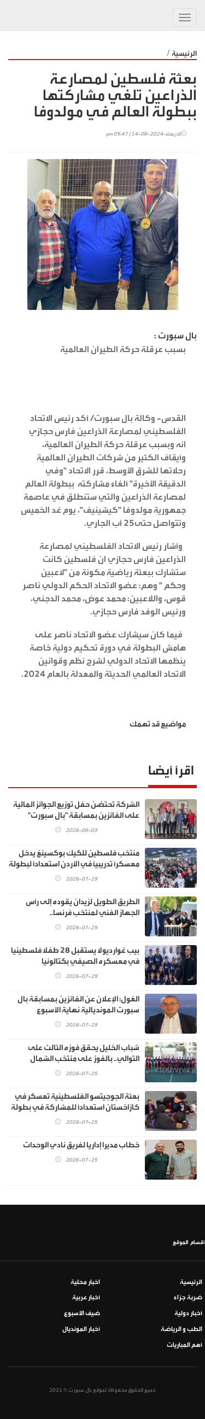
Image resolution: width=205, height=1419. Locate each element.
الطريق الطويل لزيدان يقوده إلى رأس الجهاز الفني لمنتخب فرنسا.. (82, 907)
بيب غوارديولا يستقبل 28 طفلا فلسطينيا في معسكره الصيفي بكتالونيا (75, 956)
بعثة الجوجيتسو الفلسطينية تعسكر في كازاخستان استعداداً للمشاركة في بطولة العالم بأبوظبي (75, 1107)
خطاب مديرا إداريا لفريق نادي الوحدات (81, 1145)
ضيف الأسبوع (82, 1313)
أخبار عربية (86, 1297)
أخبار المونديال (81, 1329)
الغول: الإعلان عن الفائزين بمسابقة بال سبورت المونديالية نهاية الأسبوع (78, 1004)
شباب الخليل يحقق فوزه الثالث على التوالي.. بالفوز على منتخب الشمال (83, 1053)
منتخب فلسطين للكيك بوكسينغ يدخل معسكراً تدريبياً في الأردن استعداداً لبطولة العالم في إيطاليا (74, 864)
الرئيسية (184, 53)
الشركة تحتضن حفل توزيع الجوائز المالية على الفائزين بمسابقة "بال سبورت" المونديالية (76, 815)
